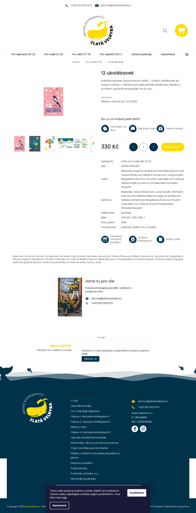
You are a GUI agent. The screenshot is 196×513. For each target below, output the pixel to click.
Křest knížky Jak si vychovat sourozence (95, 443)
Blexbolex (126, 171)
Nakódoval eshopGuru (176, 506)
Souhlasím (137, 493)
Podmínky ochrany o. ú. (85, 473)
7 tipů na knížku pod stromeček (89, 448)
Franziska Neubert (131, 208)
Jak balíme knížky (81, 406)
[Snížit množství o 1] (133, 147)
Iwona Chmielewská (153, 183)
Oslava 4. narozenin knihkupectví (90, 432)
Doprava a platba (81, 463)
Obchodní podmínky (83, 479)
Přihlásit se (90, 358)
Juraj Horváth (175, 175)
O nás (74, 400)
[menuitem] (23, 54)
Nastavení (59, 505)
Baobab (126, 213)
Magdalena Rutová (133, 179)
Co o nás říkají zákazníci (85, 411)
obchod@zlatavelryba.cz (106, 298)
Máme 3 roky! (78, 427)
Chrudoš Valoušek (157, 179)
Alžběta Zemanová (154, 175)
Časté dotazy (79, 468)
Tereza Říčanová (131, 175)
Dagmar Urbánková (145, 171)
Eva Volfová (176, 179)
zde (64, 497)
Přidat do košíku (172, 147)
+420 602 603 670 (102, 303)
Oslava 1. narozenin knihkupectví (90, 416)
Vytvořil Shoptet (153, 506)
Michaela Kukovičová (171, 171)
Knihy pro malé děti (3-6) (136, 161)
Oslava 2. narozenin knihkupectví (90, 422)
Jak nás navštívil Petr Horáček (88, 437)
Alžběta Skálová (131, 183)
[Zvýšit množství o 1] (153, 147)
